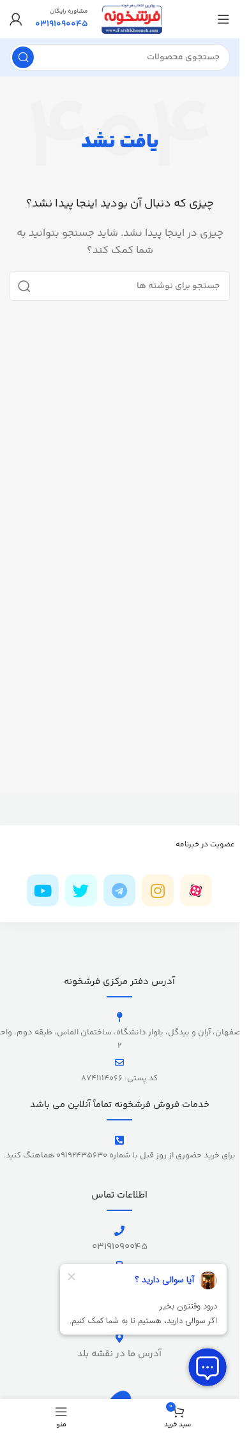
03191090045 (119, 1247)
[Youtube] (43, 890)
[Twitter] (81, 890)
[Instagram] (158, 890)
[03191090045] (119, 1231)
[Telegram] (119, 890)
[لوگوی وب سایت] (131, 18)
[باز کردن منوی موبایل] (223, 19)
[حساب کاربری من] (16, 19)
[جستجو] (23, 57)
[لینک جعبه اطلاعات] (61, 19)
